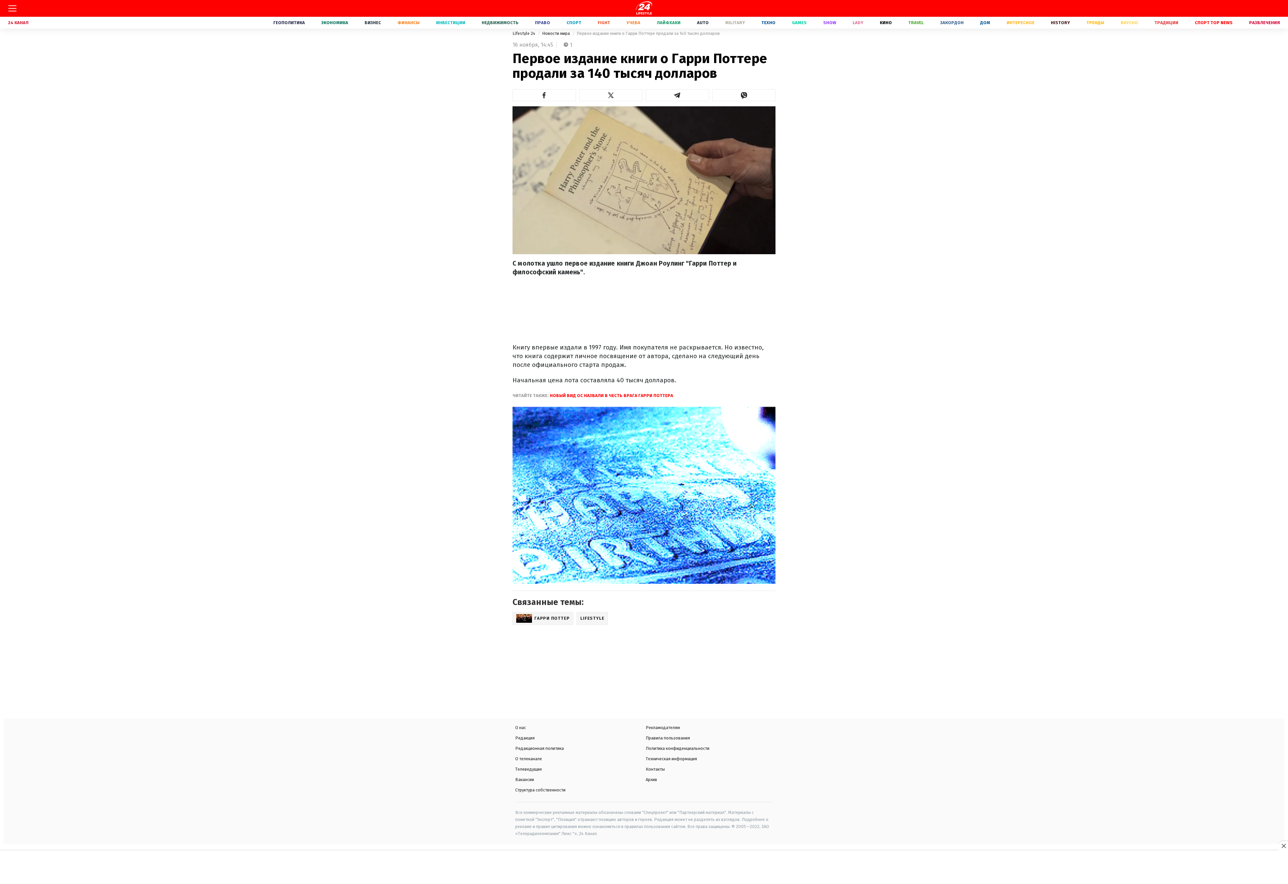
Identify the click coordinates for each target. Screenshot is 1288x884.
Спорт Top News (1214, 22)
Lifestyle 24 (524, 33)
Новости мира (556, 33)
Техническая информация (671, 758)
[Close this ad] (1283, 845)
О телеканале (528, 758)
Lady (858, 22)
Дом (985, 22)
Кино (886, 22)
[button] (544, 95)
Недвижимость (500, 22)
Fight (604, 22)
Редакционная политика (539, 748)
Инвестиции (450, 22)
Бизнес (373, 22)
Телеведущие (528, 769)
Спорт (574, 22)
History (1060, 22)
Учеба (633, 22)
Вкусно (1129, 22)
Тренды (1095, 22)
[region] (644, 868)
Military (735, 22)
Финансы (408, 22)
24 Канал (18, 22)
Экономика (334, 22)
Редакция (525, 737)
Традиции (1166, 22)
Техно (768, 22)
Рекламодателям (663, 727)
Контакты (655, 769)
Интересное (1020, 22)
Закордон (952, 22)
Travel (916, 22)
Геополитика (289, 22)
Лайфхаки (669, 22)
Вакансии (524, 779)
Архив (651, 779)
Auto (703, 22)
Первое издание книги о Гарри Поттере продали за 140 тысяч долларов (648, 33)
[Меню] (12, 8)
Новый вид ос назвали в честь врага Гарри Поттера (611, 395)
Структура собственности (540, 789)
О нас (520, 727)
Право (542, 22)
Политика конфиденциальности (677, 748)
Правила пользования (668, 737)
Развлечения (1264, 22)
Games (799, 22)
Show (829, 22)
